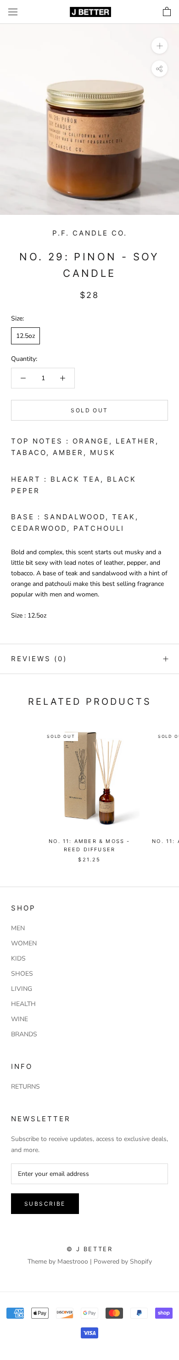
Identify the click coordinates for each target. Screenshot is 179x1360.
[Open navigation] (12, 12)
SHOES (22, 973)
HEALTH (23, 1004)
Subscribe (45, 1203)
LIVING (21, 988)
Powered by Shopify (123, 1261)
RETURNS (25, 1086)
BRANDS (24, 1034)
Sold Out (89, 410)
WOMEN (24, 943)
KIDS (18, 958)
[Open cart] (167, 12)
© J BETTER (90, 1249)
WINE (19, 1019)
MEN (18, 928)
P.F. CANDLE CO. (89, 233)
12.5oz (25, 336)
